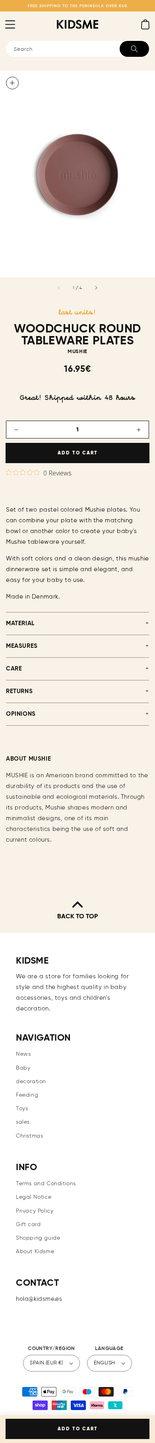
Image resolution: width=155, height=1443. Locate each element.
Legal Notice (33, 1197)
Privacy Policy (34, 1211)
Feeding (27, 1095)
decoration (31, 1081)
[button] (10, 24)
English (104, 1363)
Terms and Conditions (46, 1183)
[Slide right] (96, 288)
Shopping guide (38, 1238)
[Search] (134, 49)
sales (23, 1122)
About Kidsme (35, 1251)
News (23, 1054)
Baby (23, 1068)
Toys (22, 1108)
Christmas (29, 1136)
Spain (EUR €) (46, 1363)
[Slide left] (59, 288)
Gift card (28, 1224)
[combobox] (77, 49)
